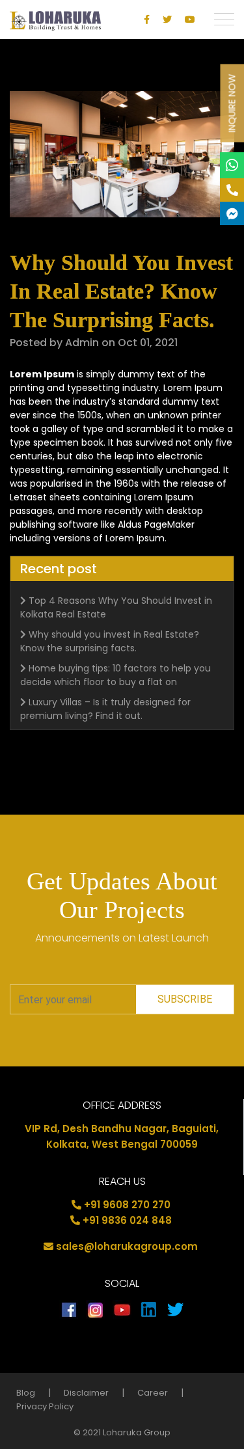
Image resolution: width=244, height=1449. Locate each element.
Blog (25, 1393)
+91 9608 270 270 (127, 1205)
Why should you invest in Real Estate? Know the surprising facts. (109, 641)
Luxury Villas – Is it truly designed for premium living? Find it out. (105, 709)
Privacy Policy (45, 1406)
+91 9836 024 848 (127, 1220)
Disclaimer (86, 1393)
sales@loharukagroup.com (127, 1246)
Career (152, 1393)
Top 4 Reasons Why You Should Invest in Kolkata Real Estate (116, 607)
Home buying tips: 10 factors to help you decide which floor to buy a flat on (115, 675)
